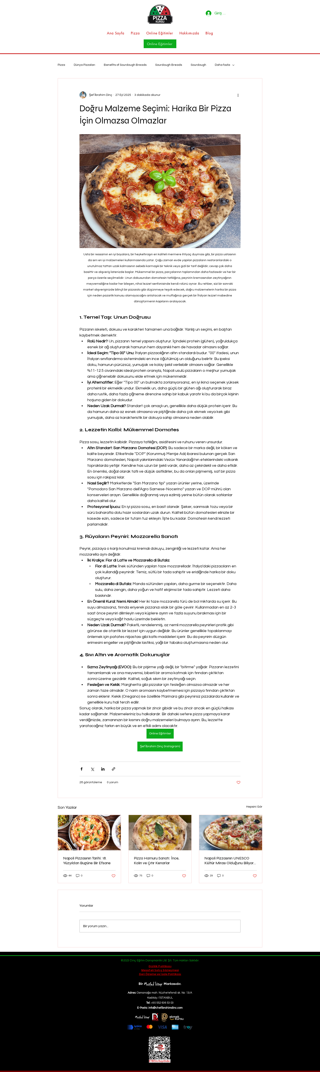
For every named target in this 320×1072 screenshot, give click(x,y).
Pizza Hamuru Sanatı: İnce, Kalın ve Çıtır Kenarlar (156, 860)
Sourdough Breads (168, 64)
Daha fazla (222, 64)
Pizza (61, 64)
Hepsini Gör (254, 806)
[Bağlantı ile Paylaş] (113, 769)
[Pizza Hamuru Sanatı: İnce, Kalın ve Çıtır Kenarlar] (160, 832)
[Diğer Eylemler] (238, 95)
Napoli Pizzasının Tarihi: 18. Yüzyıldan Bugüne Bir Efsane (87, 860)
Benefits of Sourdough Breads (125, 64)
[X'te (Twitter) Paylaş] (92, 769)
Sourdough (198, 64)
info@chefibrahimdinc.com (165, 1007)
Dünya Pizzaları (84, 64)
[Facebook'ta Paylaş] (81, 769)
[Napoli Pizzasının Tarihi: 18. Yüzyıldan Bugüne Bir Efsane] (89, 832)
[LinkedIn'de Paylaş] (103, 769)
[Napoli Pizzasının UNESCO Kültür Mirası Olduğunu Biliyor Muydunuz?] (230, 832)
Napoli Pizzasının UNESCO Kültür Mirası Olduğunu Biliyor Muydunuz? (229, 860)
